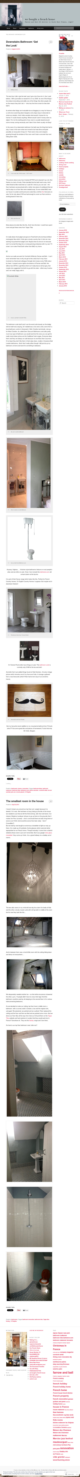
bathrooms (22, 28)
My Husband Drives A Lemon (38, 1358)
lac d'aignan (69, 1422)
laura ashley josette (64, 1425)
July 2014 (62, 249)
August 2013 (62, 271)
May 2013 (61, 277)
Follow (62, 209)
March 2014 (62, 257)
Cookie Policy (39, 1474)
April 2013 (62, 279)
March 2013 (62, 282)
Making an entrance (65, 108)
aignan (55, 1333)
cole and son (56, 1352)
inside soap (56, 1417)
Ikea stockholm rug (59, 1415)
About (14, 28)
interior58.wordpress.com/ (37, 1364)
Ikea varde (69, 1415)
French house (57, 1393)
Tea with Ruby (34, 1369)
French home (60, 1390)
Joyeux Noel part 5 (64, 93)
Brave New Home (35, 1362)
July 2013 (62, 273)
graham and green (59, 1401)
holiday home (57, 1404)
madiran (69, 1427)
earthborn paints (57, 1359)
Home (8, 28)
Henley (31, 1020)
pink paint (56, 1448)
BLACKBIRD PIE (34, 1354)
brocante (70, 1340)
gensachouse (34, 1342)
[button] (62, 131)
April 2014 (62, 255)
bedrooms (31, 28)
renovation (25, 788)
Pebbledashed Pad (35, 1371)
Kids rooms (58, 1420)
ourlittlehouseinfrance (36, 1346)
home (64, 1404)
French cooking (58, 1378)
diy (71, 1357)
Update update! (63, 98)
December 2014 (63, 238)
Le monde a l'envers (60, 1427)
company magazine (66, 1352)
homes (20, 788)
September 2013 (64, 269)
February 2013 (63, 284)
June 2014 (62, 251)
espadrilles (56, 1366)
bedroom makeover (59, 1340)
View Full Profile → (64, 86)
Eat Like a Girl (34, 1375)
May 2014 (61, 253)
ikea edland (70, 1409)
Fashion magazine (57, 1376)
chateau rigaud (66, 1342)
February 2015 (63, 236)
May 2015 (61, 234)
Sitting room (63, 181)
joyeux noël (70, 1417)
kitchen (61, 173)
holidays (61, 169)
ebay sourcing (58, 1364)
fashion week (66, 1376)
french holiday (60, 1383)
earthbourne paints (59, 1362)
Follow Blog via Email (66, 192)
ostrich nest (33, 1379)
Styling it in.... (34, 1340)
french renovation (60, 1399)
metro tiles (70, 1442)
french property (63, 167)
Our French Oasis (35, 1348)
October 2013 (63, 267)
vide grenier (59, 1456)
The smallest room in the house (25, 801)
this (43, 192)
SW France (62, 183)
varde (61, 1454)
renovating (62, 177)
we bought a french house (37, 1373)
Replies (28, 792)
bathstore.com (44, 572)
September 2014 (64, 244)
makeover (57, 1435)
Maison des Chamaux (62, 1430)
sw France (56, 1454)
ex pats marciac (63, 1366)
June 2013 (62, 275)
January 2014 (63, 261)
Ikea (66, 1409)
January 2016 (63, 230)
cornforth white (43, 790)
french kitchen (67, 1393)
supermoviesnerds (35, 1344)
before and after (34, 790)
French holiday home (62, 1386)
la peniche (55, 1425)
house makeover (58, 1410)
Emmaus (66, 1364)
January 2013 (63, 286)
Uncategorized (63, 187)
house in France (61, 1406)
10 (50, 42)
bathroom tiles (16, 790)
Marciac (64, 1435)
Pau (69, 1445)
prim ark (13, 792)
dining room (40, 28)
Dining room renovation (61, 1357)
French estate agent (58, 1381)
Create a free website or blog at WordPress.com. (27, 1470)
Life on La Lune (34, 1350)
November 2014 (63, 240)
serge (57, 1451)
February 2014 (63, 259)
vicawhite (61, 53)
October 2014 (63, 242)
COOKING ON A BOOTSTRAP (38, 1360)
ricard (54, 1451)
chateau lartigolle (57, 1342)
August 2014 (62, 247)
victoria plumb (20, 792)
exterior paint (57, 1369)
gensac (70, 1399)
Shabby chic (64, 1451)
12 (50, 801)
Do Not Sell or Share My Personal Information (53, 1470)
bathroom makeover (60, 1335)
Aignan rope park (64, 1333)
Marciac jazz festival (63, 1438)
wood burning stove (61, 1459)
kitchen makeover (59, 1422)
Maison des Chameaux (60, 1433)
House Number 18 (35, 1352)
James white (62, 1417)
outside (61, 175)
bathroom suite (44, 665)
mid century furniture (60, 1445)
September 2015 (64, 232)
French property (61, 1395)
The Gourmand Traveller (37, 1366)
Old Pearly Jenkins (35, 1377)
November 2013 (63, 265)
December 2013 (63, 263)
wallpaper (67, 1457)
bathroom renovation (28, 1319)
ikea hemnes (58, 1412)
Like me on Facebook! (36, 1330)
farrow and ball (63, 1372)
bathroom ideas (37, 788)
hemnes (68, 1401)
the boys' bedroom (64, 185)
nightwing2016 (34, 1356)
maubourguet (60, 1441)
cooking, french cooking (66, 162)
